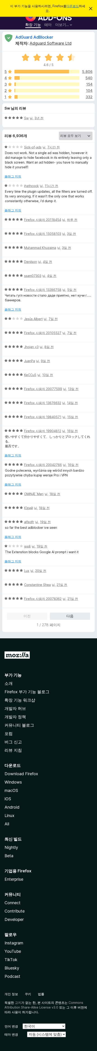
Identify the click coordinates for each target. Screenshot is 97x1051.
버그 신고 (13, 742)
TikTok (11, 959)
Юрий (28, 508)
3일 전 (71, 234)
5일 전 (71, 290)
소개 (9, 683)
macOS (11, 790)
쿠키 (28, 994)
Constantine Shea (37, 585)
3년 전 (39, 118)
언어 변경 (11, 1026)
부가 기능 (13, 675)
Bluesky (12, 968)
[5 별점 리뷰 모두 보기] (46, 71)
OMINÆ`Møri (34, 494)
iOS (8, 798)
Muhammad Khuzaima (40, 248)
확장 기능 (33, 24)
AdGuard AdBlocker (34, 37)
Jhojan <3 (31, 347)
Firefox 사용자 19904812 (42, 431)
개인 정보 (11, 994)
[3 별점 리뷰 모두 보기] (46, 84)
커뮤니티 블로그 (19, 725)
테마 (48, 24)
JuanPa (29, 361)
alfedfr (29, 522)
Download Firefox (21, 773)
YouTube (13, 951)
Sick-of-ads (33, 147)
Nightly (11, 847)
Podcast (12, 976)
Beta (9, 855)
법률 (41, 994)
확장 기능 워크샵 (20, 700)
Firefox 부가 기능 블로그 (27, 691)
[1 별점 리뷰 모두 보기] (46, 97)
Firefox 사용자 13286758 (42, 290)
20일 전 (40, 571)
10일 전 (47, 375)
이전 (27, 616)
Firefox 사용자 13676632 (42, 403)
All (7, 824)
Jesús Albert (33, 319)
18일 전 (54, 494)
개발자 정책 (15, 716)
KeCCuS (30, 375)
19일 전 (45, 522)
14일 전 (72, 403)
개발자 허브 (15, 708)
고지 (18, 1002)
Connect (13, 902)
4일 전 (47, 262)
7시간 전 (53, 147)
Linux (9, 815)
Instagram (14, 943)
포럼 (9, 733)
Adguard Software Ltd (51, 43)
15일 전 (72, 417)
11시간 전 (51, 186)
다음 (70, 616)
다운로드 (72, 6)
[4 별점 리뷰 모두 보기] (46, 78)
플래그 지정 (13, 176)
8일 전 (49, 347)
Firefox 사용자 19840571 (42, 417)
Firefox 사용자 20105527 (42, 333)
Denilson (30, 262)
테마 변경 (11, 1034)
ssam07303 (32, 276)
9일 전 (45, 361)
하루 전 (72, 220)
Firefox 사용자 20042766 (43, 465)
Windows (13, 782)
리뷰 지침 (13, 750)
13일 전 (73, 389)
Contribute (15, 911)
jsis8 (27, 546)
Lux (26, 571)
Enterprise (14, 879)
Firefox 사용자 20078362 (43, 599)
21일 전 (62, 585)
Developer (14, 919)
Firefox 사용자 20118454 (42, 220)
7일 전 (53, 319)
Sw (26, 118)
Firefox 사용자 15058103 (42, 234)
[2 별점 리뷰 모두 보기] (46, 90)
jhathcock (31, 186)
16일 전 (72, 431)
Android (12, 807)
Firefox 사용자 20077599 (43, 389)
